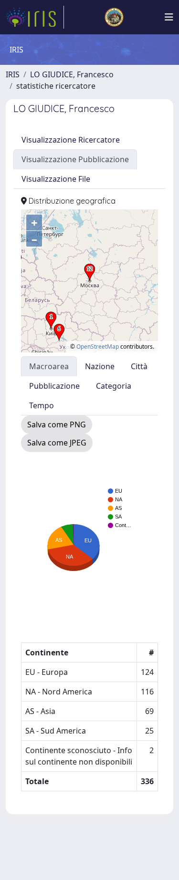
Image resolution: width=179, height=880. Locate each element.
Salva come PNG (56, 424)
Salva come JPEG (56, 442)
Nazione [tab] (100, 366)
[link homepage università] (114, 17)
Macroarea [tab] (49, 366)
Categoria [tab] (113, 386)
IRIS (13, 74)
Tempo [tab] (41, 405)
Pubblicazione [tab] (54, 386)
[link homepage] (35, 17)
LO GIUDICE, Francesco (72, 74)
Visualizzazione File (55, 179)
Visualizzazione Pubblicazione (75, 159)
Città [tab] (139, 366)
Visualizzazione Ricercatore (70, 140)
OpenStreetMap (97, 346)
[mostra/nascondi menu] (169, 17)
